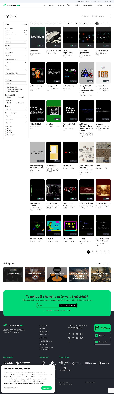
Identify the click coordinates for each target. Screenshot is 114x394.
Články (69, 5)
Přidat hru (108, 1)
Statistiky (89, 1)
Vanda (93, 382)
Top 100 (99, 5)
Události (77, 5)
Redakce (42, 328)
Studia (51, 5)
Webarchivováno (64, 382)
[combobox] (16, 42)
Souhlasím (46, 388)
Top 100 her (44, 344)
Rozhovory (60, 5)
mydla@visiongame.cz (75, 328)
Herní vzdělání (88, 5)
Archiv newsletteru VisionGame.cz (46, 348)
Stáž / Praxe (44, 335)
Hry (45, 5)
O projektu (43, 325)
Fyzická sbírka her (46, 341)
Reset (25, 24)
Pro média (43, 338)
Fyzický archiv (80, 1)
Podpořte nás (44, 331)
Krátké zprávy (98, 1)
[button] (104, 23)
